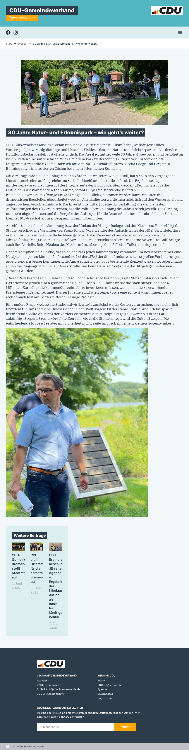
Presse (22, 43)
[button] (180, 32)
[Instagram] (15, 32)
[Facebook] (8, 32)
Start (9, 43)
